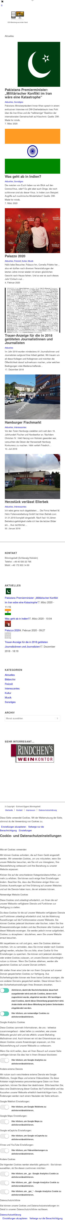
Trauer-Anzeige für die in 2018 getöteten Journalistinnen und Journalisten (29, 339)
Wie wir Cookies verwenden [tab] (13, 849)
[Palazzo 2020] (32, 252)
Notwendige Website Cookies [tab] (14, 894)
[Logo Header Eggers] (27, 17)
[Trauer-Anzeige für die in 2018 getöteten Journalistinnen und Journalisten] (32, 331)
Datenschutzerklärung (10, 1214)
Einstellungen (25, 830)
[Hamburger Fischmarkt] (32, 418)
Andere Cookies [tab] (7, 1159)
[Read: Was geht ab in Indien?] (8, 614)
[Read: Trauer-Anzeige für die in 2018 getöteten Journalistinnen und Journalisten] (8, 637)
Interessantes (20, 427)
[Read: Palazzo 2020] (8, 625)
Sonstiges (18, 102)
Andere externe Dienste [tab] (11, 1068)
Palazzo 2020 (15, 255)
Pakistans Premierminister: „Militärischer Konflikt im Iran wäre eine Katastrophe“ (28, 93)
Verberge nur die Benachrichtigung (46, 1218)
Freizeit (17, 261)
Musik (30, 261)
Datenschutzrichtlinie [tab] (10, 1200)
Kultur (24, 261)
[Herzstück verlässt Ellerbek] (32, 498)
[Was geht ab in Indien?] (32, 172)
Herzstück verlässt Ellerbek (26, 501)
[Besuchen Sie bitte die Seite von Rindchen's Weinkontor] (32, 761)
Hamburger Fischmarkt (23, 422)
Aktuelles (9, 102)
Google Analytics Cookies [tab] (12, 1022)
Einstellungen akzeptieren (13, 826)
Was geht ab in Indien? (23, 176)
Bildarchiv (10, 679)
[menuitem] (9, 810)
